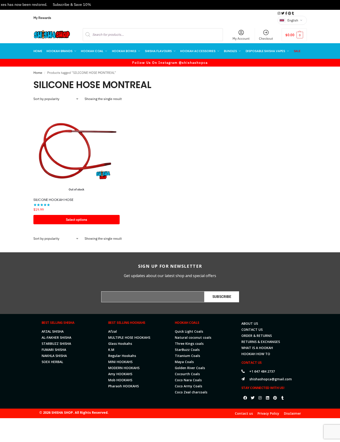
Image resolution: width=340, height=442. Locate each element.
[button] (294, 34)
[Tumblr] (282, 398)
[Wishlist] (112, 114)
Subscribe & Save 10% (66, 4)
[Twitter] (252, 398)
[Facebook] (245, 398)
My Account (241, 38)
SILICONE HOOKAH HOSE (53, 199)
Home (37, 73)
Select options (76, 219)
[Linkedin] (267, 398)
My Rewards (42, 18)
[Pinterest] (275, 398)
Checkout (266, 38)
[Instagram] (260, 398)
